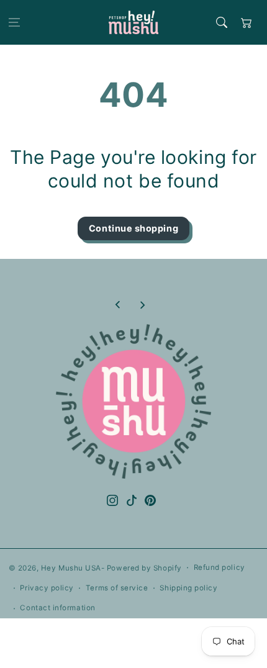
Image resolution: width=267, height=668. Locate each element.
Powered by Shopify (144, 568)
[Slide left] (118, 304)
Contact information (57, 607)
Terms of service (117, 588)
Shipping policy (188, 588)
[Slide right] (142, 304)
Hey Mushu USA (71, 568)
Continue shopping (133, 228)
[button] (14, 22)
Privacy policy (47, 588)
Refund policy (219, 567)
